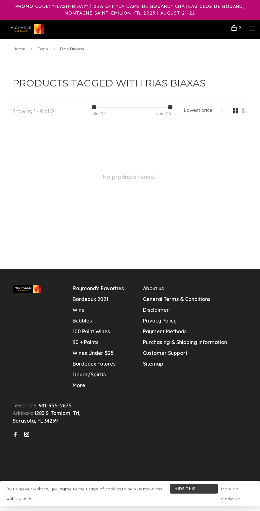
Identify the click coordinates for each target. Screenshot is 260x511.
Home (19, 49)
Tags (42, 49)
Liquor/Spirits (89, 374)
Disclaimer (156, 310)
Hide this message (185, 490)
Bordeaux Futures (94, 364)
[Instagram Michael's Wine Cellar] (26, 434)
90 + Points (86, 342)
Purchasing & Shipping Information (185, 342)
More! (80, 385)
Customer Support (165, 353)
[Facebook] (15, 434)
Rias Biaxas (72, 49)
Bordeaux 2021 (90, 299)
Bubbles (82, 320)
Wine (79, 310)
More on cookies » (230, 493)
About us (153, 288)
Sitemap (153, 364)
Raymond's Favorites (98, 288)
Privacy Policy (160, 320)
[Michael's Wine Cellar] (27, 289)
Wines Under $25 (93, 353)
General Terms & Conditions (177, 299)
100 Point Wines (91, 331)
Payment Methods (165, 331)
